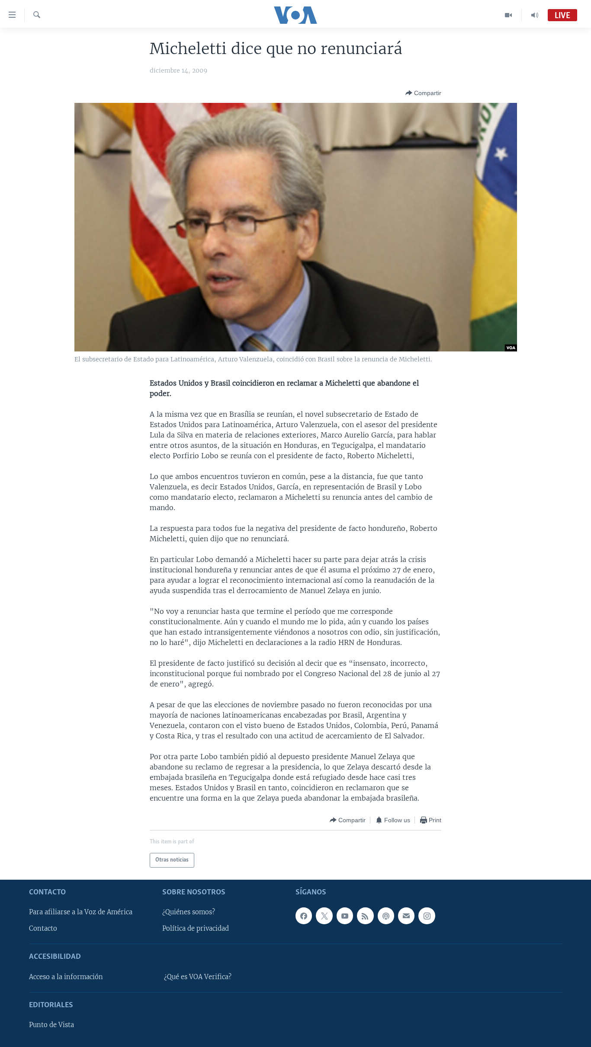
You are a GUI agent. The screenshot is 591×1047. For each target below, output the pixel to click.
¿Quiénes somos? (188, 912)
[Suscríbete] (406, 916)
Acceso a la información (66, 977)
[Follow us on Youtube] (345, 916)
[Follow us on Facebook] (304, 916)
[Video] (508, 15)
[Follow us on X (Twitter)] (324, 916)
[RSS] (365, 916)
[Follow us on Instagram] (426, 916)
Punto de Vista (51, 1025)
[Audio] (535, 15)
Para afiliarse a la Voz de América (80, 912)
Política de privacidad (195, 929)
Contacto (43, 929)
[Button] (423, 93)
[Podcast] (386, 916)
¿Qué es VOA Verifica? (197, 977)
